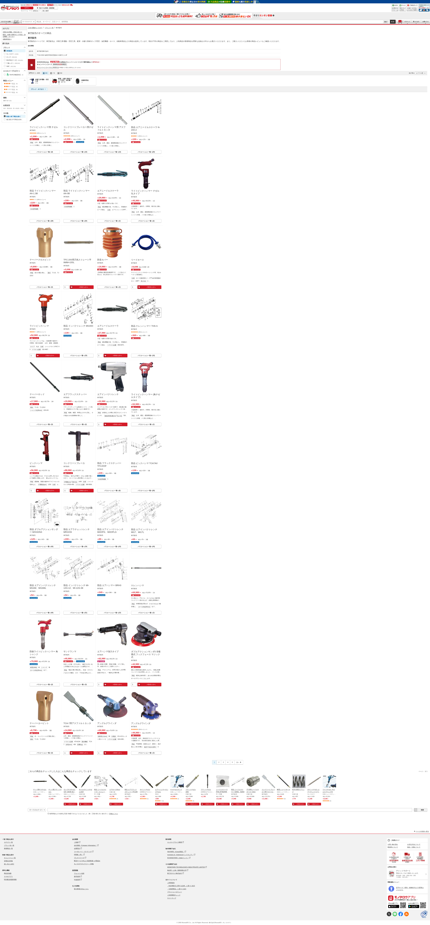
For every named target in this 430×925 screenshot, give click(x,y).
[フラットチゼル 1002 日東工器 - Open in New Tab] (192, 781)
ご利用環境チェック (173, 895)
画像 (46, 73)
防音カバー (102, 260)
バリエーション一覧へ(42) (44, 546)
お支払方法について (413, 844)
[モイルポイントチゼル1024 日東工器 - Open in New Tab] (85, 781)
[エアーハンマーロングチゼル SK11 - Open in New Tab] (162, 781)
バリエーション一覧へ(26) (146, 490)
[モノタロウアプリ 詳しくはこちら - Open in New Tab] (407, 898)
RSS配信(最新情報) (10, 879)
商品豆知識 (7, 873)
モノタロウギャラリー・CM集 (84, 864)
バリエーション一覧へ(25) (78, 221)
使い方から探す (9, 864)
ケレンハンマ (137, 585)
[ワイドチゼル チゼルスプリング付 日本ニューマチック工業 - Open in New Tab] (329, 781)
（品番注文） (16, 22)
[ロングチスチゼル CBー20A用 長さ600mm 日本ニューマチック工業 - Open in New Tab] (70, 781)
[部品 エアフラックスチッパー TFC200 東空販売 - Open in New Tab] (131, 781)
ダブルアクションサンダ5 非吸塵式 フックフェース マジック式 (146, 654)
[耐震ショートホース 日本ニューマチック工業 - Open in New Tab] (283, 781)
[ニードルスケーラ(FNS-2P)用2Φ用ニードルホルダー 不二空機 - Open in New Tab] (222, 781)
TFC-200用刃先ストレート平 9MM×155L (77, 261)
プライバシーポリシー (174, 892)
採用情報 (75, 870)
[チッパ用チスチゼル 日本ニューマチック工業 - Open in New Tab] (40, 781)
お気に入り (425, 21)
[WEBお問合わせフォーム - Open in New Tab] (395, 8)
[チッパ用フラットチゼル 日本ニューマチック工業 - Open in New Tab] (55, 781)
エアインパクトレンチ (108, 394)
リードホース (137, 260)
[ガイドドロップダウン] (412, 9)
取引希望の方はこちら (81, 889)
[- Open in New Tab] (394, 857)
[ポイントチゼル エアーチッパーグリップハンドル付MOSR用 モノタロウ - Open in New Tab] (314, 781)
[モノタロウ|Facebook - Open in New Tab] (400, 916)
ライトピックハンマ (39, 326)
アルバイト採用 (79, 873)
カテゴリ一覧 (8, 842)
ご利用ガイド (395, 840)
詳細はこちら (113, 814)
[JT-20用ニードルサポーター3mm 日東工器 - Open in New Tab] (253, 781)
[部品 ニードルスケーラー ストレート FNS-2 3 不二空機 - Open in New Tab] (101, 781)
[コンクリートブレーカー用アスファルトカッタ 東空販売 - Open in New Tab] (268, 781)
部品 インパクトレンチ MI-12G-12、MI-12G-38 (76, 586)
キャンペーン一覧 (10, 858)
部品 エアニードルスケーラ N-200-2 (145, 128)
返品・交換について (413, 847)
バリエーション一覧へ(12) (112, 152)
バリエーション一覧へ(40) (44, 613)
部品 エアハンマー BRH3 (109, 585)
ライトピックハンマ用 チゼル (44, 127)
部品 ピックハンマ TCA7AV (144, 463)
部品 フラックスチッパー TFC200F (109, 464)
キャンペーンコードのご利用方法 (48, 67)
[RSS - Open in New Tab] (406, 916)
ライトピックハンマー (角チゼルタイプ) (145, 395)
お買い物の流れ (393, 844)
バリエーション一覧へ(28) (44, 221)
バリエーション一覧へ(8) (45, 152)
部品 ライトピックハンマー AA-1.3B (43, 192)
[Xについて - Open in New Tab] (389, 916)
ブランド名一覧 (9, 845)
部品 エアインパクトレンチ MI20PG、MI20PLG (110, 530)
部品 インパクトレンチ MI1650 (78, 326)
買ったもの (416, 21)
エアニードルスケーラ (108, 191)
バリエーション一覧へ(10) (78, 152)
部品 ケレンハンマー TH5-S (144, 326)
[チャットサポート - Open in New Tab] (402, 8)
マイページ (24, 11)
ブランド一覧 (49, 28)
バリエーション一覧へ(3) (112, 221)
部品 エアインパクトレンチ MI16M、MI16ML (43, 586)
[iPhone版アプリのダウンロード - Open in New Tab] (397, 906)
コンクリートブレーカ (74, 463)
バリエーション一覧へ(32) (146, 355)
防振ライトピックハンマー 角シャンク (44, 652)
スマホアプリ (8, 876)
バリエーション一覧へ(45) (146, 546)
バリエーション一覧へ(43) (112, 546)
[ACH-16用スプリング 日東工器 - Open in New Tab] (299, 781)
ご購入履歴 (45, 11)
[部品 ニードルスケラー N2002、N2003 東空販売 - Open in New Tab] (238, 781)
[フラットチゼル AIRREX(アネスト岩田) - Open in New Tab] (207, 781)
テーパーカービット (39, 723)
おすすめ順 (419, 73)
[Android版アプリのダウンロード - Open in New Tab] (417, 906)
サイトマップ (171, 898)
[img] (10, 8)
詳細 (385, 21)
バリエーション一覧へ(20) (146, 152)
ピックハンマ (36, 463)
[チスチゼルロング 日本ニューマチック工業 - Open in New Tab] (177, 781)
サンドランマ (69, 651)
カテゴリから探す (6, 21)
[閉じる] (90, 71)
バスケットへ (83, 287)
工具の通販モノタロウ (35, 28)
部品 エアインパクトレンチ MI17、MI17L (144, 530)
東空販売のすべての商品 (39, 33)
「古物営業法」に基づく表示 (176, 889)
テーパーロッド (37, 394)
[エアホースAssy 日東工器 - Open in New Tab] (116, 781)
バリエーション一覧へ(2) (146, 221)
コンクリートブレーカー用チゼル (78, 128)
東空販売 (59, 28)
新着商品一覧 (8, 848)
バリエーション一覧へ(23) (112, 613)
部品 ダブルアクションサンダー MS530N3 (44, 530)
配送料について (393, 847)
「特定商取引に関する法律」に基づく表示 (181, 886)
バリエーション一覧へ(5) (45, 287)
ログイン (27, 8)
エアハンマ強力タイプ (108, 651)
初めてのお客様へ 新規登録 (46, 8)
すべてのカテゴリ (27, 21)
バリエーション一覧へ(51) (78, 613)
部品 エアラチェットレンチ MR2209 (76, 530)
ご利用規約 (171, 883)
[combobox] (209, 22)
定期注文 (36, 11)
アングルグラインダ (106, 723)
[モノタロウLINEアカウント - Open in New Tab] (395, 916)
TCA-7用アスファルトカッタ (77, 723)
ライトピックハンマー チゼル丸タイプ (145, 192)
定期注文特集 (8, 861)
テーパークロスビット (40, 260)
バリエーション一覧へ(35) (78, 355)
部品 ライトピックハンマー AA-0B (76, 192)
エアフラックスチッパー (75, 394)
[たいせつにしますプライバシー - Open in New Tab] (424, 914)
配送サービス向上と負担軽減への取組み (87, 861)
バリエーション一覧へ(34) (78, 546)
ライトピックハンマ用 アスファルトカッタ (111, 128)
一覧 (53, 73)
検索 (393, 22)
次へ (237, 762)
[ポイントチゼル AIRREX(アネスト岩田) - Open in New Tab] (146, 781)
